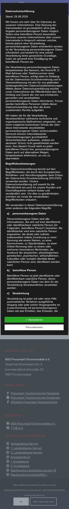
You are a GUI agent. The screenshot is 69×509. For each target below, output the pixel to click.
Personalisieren (34, 327)
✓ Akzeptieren (34, 319)
